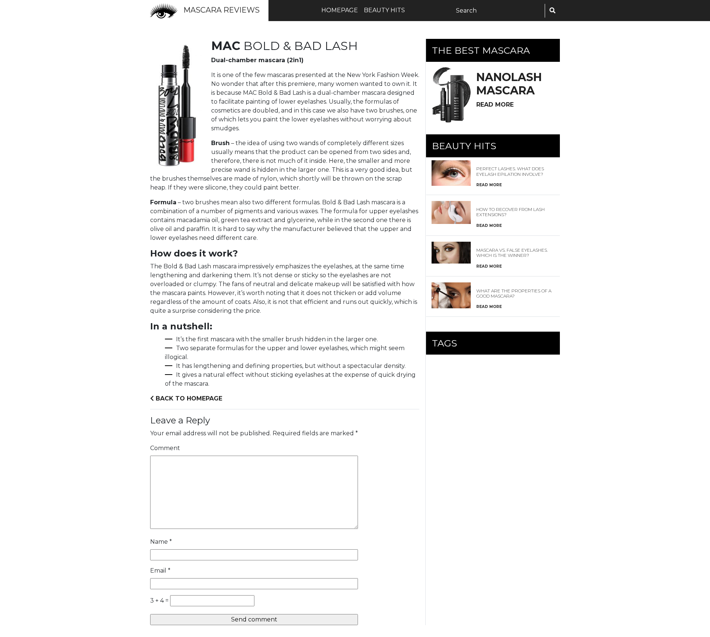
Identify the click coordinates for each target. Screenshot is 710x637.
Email (160, 570)
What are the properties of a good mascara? (513, 293)
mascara (509, 83)
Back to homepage (188, 398)
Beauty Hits (384, 10)
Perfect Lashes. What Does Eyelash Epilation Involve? (510, 171)
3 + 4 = (159, 600)
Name (161, 541)
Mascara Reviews (221, 10)
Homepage (339, 10)
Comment (165, 448)
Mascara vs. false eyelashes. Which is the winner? (512, 252)
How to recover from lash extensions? (510, 212)
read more (495, 104)
